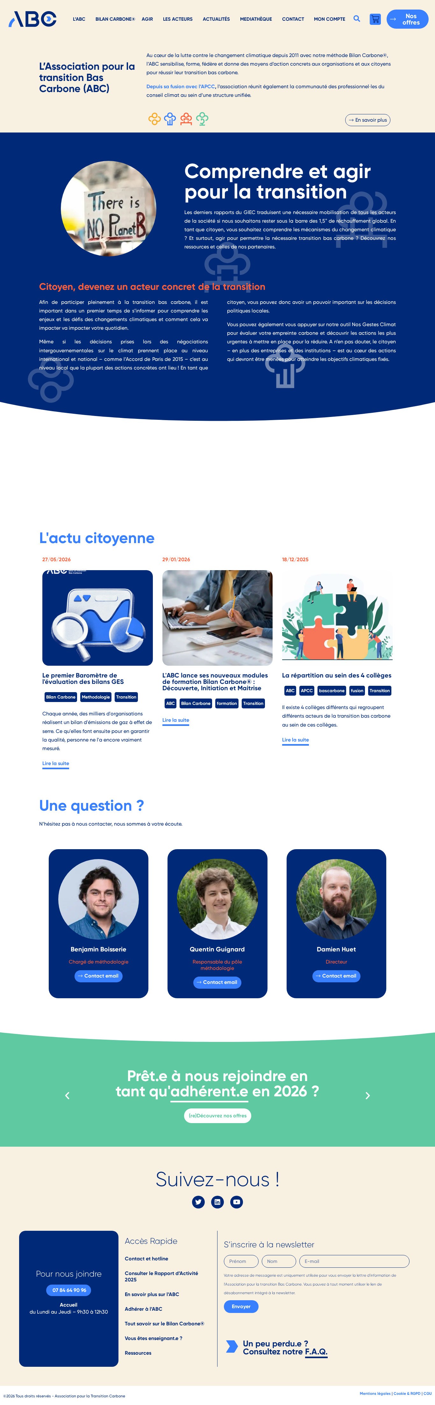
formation (227, 703)
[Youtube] (236, 1202)
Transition (126, 697)
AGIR (147, 19)
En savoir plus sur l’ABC (152, 1294)
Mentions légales (375, 1393)
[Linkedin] (217, 1202)
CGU (428, 1393)
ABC (170, 703)
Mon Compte (329, 19)
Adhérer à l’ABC (143, 1309)
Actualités (216, 19)
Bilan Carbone (60, 697)
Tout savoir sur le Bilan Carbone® (164, 1323)
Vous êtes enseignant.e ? (153, 1338)
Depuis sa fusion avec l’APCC (180, 86)
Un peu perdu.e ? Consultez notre (275, 1347)
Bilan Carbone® (115, 19)
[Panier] (375, 19)
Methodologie (96, 697)
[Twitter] (198, 1202)
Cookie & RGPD (407, 1393)
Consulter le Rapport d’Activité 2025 (161, 1276)
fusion (357, 690)
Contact (293, 19)
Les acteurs (178, 19)
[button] (357, 18)
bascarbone (332, 690)
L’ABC (79, 19)
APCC (307, 690)
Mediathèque (256, 19)
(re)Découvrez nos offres (217, 1115)
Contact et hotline (146, 1258)
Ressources (138, 1353)
